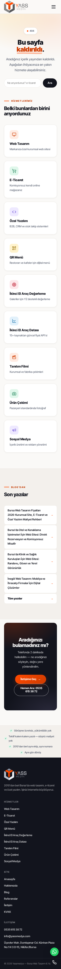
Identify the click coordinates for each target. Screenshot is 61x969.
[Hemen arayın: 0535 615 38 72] (54, 962)
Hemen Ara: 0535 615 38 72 (31, 689)
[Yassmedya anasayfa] (16, 7)
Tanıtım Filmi (11, 848)
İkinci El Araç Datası (15, 841)
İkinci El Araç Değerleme (18, 835)
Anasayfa (9, 879)
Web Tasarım (11, 809)
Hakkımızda (10, 885)
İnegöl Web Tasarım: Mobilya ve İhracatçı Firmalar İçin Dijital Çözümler (30, 583)
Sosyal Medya (12, 861)
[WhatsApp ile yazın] (54, 952)
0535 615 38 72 (13, 929)
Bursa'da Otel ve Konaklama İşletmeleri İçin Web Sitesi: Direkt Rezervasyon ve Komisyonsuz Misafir (30, 536)
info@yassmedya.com (17, 936)
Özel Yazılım (11, 822)
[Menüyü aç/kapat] (53, 7)
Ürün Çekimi (11, 854)
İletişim (8, 905)
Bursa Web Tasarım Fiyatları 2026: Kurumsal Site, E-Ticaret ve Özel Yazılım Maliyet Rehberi (30, 515)
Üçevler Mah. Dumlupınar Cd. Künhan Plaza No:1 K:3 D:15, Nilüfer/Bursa (29, 945)
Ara (50, 82)
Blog (6, 892)
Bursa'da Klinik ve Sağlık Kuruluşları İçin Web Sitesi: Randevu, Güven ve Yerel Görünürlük (30, 561)
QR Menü (9, 828)
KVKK (7, 911)
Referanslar (11, 898)
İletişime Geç (31, 679)
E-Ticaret (9, 815)
